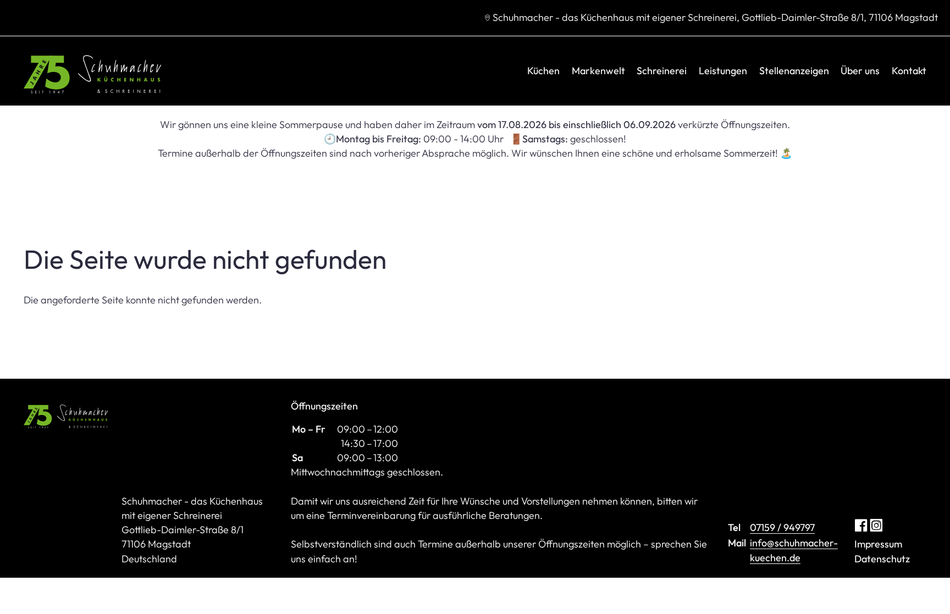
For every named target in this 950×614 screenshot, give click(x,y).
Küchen (543, 70)
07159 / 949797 (782, 527)
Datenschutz (882, 558)
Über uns (860, 70)
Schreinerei (662, 70)
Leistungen (723, 70)
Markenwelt (598, 70)
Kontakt (909, 70)
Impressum (878, 544)
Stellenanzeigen (794, 70)
